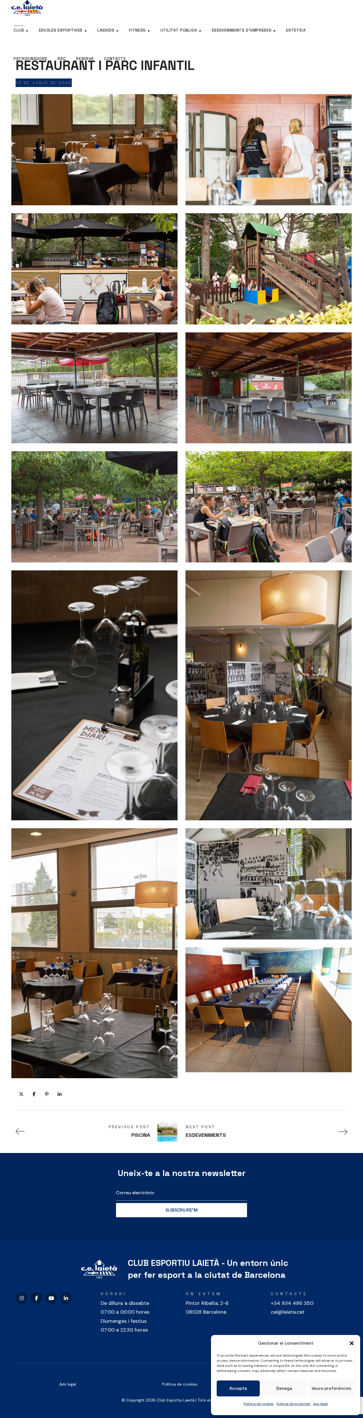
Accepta (238, 1388)
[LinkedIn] (66, 1298)
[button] (351, 1343)
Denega (284, 1388)
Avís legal (67, 1384)
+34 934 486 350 (292, 1303)
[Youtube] (51, 1298)
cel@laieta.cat (288, 1312)
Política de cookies (259, 1404)
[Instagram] (22, 1298)
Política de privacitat (293, 1404)
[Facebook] (36, 1298)
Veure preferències (331, 1388)
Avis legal (320, 1404)
